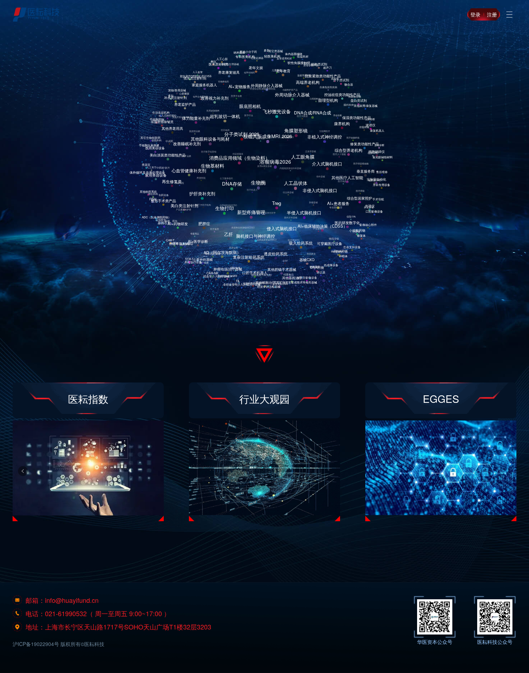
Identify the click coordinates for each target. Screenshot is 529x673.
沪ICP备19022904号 (36, 643)
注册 (492, 14)
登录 (475, 14)
